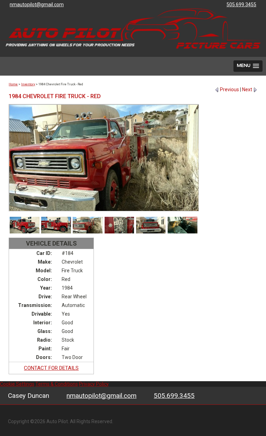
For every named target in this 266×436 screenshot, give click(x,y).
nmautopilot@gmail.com (101, 396)
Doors (43, 357)
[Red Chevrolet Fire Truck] (24, 225)
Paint (44, 348)
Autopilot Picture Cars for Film (130, 28)
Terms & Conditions (56, 384)
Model (43, 270)
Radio (44, 340)
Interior (42, 322)
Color (44, 279)
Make (44, 262)
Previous (229, 89)
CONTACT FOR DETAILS (51, 368)
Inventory (28, 84)
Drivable (41, 314)
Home (13, 84)
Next (247, 89)
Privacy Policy (94, 384)
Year (45, 288)
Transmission (34, 305)
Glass (44, 331)
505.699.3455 (174, 396)
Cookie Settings (17, 384)
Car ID (43, 253)
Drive (44, 296)
